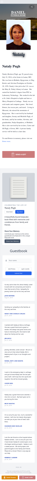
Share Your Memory (12, 241)
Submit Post (18, 273)
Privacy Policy (13, 472)
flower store (6, 141)
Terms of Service (23, 472)
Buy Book (20, 212)
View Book (9, 212)
